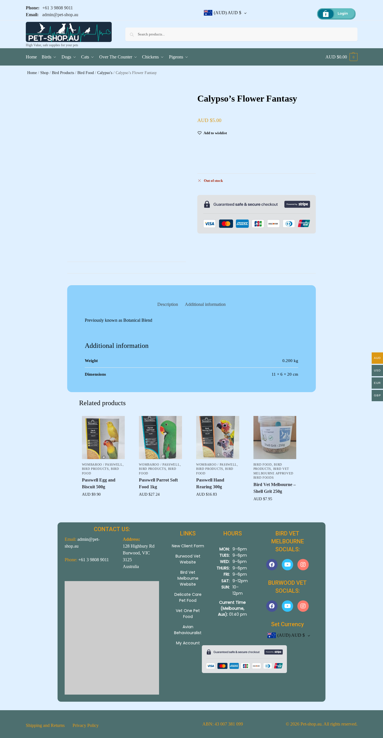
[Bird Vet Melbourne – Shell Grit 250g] (275, 437)
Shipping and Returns (45, 725)
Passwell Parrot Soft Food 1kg (158, 483)
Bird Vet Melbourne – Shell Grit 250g (274, 488)
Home (32, 73)
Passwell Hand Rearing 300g (210, 483)
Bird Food (85, 73)
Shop (44, 73)
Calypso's (104, 73)
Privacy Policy (86, 725)
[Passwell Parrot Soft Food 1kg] (160, 437)
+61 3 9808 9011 (57, 7)
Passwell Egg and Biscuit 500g (98, 483)
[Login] (336, 14)
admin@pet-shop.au (60, 14)
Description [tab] (167, 304)
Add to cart (103, 506)
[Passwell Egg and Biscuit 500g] (103, 437)
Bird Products (63, 73)
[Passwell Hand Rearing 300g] (217, 437)
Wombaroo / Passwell (102, 464)
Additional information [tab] (205, 304)
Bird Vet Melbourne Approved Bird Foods (273, 473)
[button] (341, 57)
